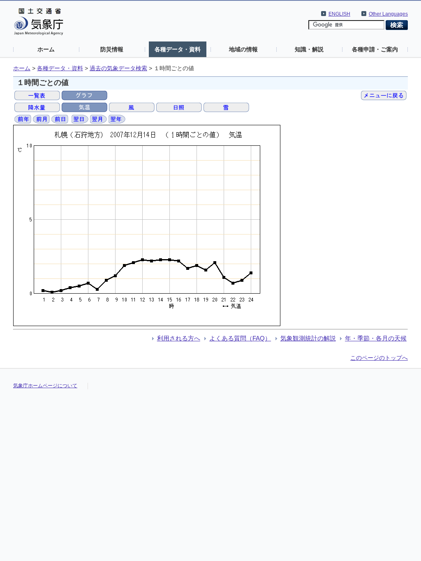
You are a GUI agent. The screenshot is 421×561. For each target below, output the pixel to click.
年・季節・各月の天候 (376, 338)
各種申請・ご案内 (375, 49)
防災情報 (111, 49)
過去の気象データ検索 (118, 68)
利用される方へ (178, 338)
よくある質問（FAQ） (240, 338)
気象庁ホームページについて (45, 386)
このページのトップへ (379, 357)
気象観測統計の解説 (308, 338)
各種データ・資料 (178, 49)
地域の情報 (243, 49)
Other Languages (388, 14)
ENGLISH (339, 14)
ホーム (46, 49)
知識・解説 (309, 49)
